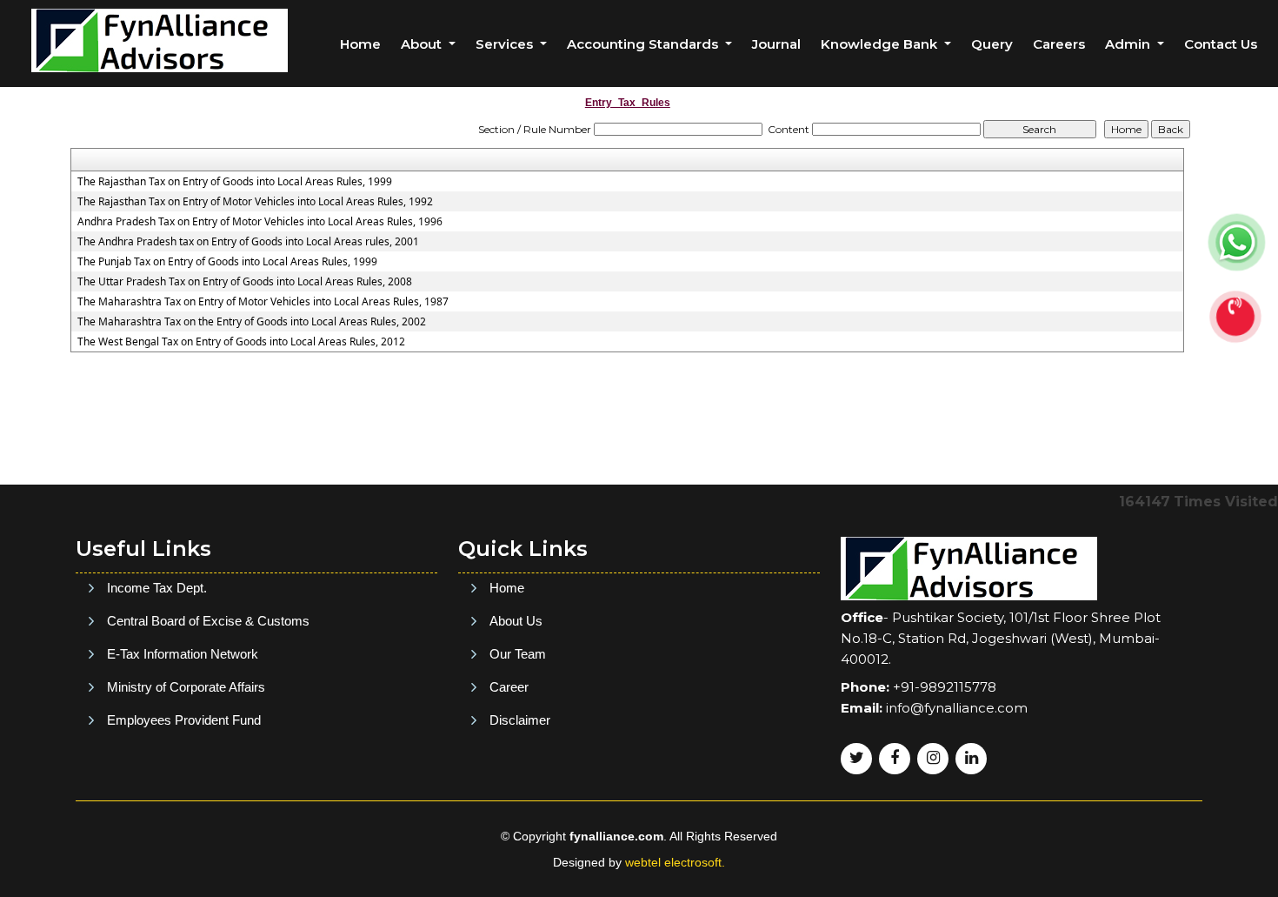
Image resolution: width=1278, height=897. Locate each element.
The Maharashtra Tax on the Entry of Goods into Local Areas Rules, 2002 (251, 322)
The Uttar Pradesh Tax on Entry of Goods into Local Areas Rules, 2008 (244, 282)
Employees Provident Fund (184, 719)
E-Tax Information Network (182, 653)
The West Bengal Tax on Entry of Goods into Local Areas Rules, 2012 (241, 342)
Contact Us (1220, 44)
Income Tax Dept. (157, 587)
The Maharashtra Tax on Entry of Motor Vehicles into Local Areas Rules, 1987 (263, 302)
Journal (776, 44)
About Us (515, 620)
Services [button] (506, 44)
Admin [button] (1129, 44)
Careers (1059, 44)
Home (360, 44)
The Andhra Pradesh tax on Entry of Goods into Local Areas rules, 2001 (248, 242)
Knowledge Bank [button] (881, 44)
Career (509, 686)
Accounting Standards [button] (644, 44)
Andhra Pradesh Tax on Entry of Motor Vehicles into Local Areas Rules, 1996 (260, 222)
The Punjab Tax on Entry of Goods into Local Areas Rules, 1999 (227, 262)
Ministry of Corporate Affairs (186, 686)
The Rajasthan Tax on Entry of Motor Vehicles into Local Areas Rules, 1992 (255, 202)
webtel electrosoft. (675, 862)
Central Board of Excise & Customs (208, 620)
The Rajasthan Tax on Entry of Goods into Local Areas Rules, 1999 (234, 182)
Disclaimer (519, 719)
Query (992, 44)
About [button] (423, 44)
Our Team (517, 653)
